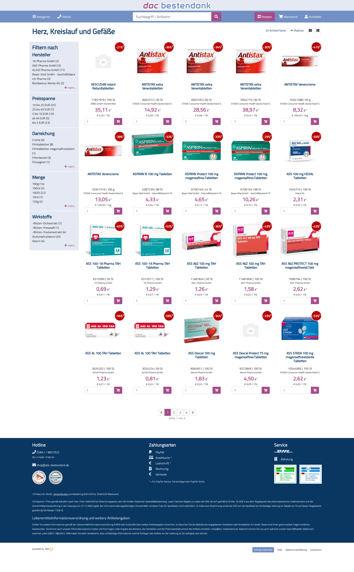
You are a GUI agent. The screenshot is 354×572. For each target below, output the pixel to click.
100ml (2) (38, 188)
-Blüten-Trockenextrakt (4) (49, 232)
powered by (38, 549)
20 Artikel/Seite (276, 30)
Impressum (316, 549)
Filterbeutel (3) (41, 157)
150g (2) (37, 201)
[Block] (310, 30)
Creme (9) (38, 140)
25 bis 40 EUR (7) (43, 109)
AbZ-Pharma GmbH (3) (46, 65)
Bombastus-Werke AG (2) (48, 83)
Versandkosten (60, 494)
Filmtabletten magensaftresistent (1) (53, 151)
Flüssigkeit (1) (41, 162)
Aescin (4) (38, 241)
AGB (279, 549)
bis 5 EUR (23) (41, 122)
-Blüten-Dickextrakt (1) (47, 223)
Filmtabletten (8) (42, 144)
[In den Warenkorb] (118, 121)
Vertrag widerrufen (263, 549)
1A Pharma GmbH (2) (45, 61)
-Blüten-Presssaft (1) (45, 227)
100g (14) (38, 184)
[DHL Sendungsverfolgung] (298, 451)
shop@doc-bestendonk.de (53, 465)
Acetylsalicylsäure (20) (46, 236)
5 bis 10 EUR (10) (43, 114)
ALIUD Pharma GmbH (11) (48, 70)
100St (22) (39, 192)
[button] (41, 16)
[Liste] (318, 30)
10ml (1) (37, 197)
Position (298, 30)
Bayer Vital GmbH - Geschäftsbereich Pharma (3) (53, 76)
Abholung (287, 459)
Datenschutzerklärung (296, 549)
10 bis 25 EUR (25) (43, 105)
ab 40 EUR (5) (40, 118)
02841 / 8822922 (45, 454)
